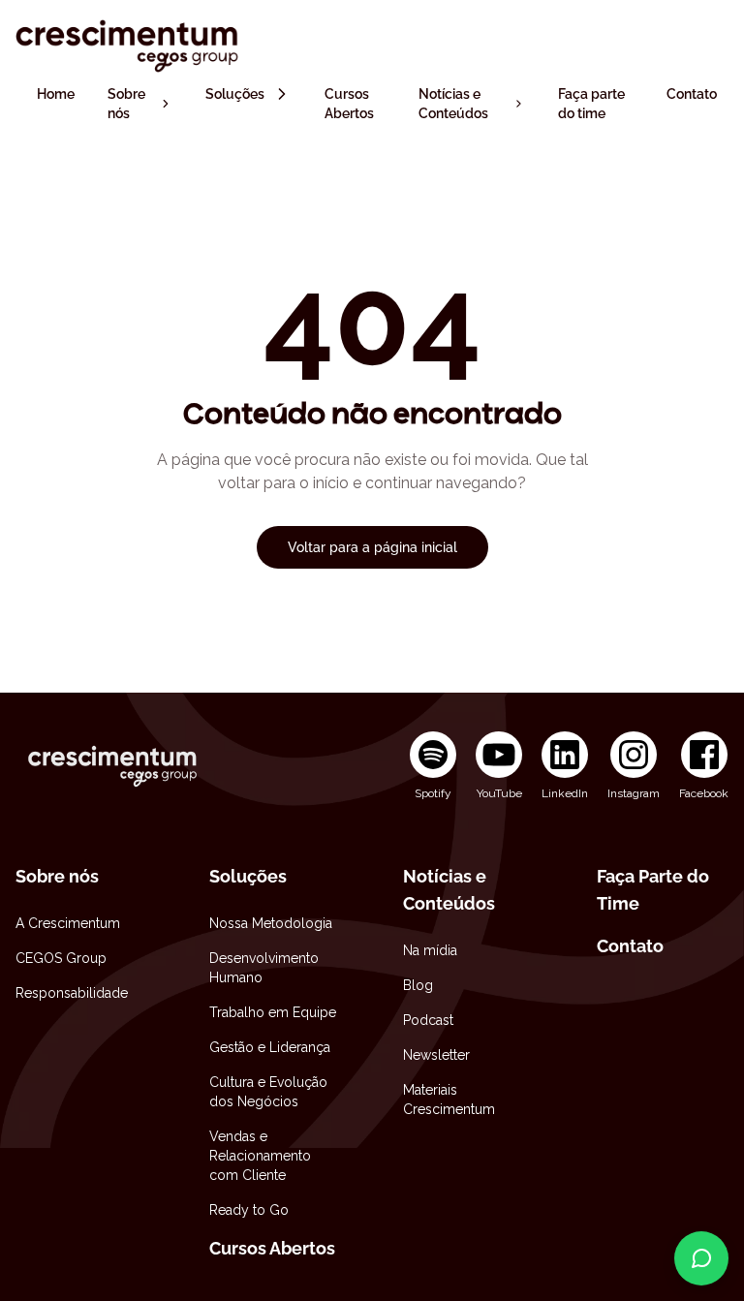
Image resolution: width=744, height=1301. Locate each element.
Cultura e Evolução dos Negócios (268, 1091)
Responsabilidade (72, 993)
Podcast (428, 1020)
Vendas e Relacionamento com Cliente (260, 1156)
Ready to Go (249, 1210)
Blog (418, 985)
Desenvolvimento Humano (264, 967)
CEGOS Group (61, 958)
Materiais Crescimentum (449, 1099)
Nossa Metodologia (270, 923)
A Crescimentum (68, 923)
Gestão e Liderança (269, 1047)
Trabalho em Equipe (272, 1012)
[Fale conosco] (701, 1258)
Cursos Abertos (272, 1248)
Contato (630, 946)
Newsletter (436, 1055)
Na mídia (430, 950)
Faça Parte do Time (653, 890)
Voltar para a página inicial (372, 547)
